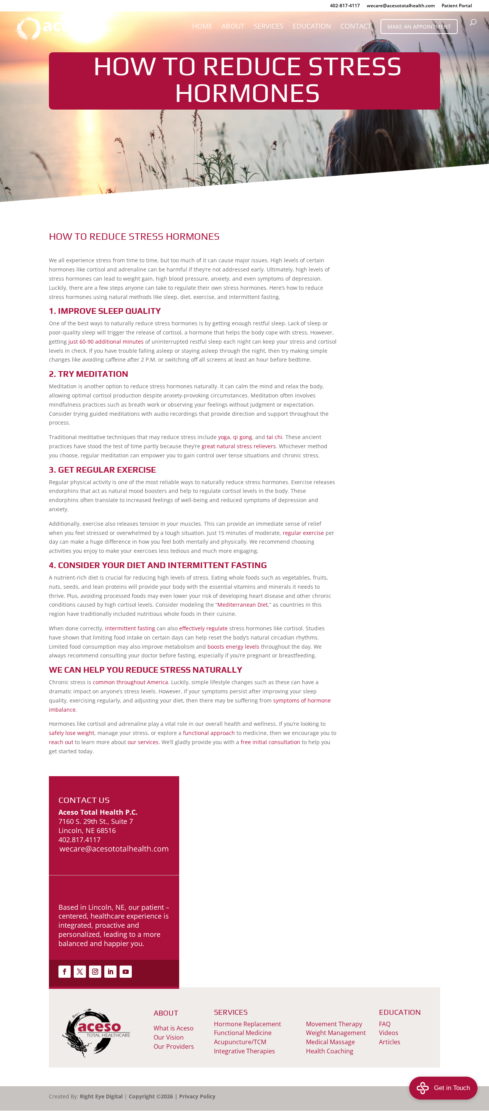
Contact (355, 27)
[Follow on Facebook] (64, 972)
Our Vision (169, 1037)
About (233, 27)
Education (312, 27)
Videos (388, 1033)
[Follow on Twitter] (80, 972)
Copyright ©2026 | (154, 1096)
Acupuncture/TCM (240, 1042)
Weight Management (336, 1033)
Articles (389, 1042)
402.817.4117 (79, 839)
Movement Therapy (334, 1024)
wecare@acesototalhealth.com (401, 6)
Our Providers (174, 1046)
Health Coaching (329, 1051)
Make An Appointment (419, 26)
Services (268, 27)
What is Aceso (174, 1028)
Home (202, 27)
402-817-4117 (345, 6)
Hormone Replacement (247, 1024)
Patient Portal (457, 6)
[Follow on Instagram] (95, 972)
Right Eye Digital (101, 1096)
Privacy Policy (197, 1096)
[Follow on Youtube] (126, 972)
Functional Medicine (243, 1033)
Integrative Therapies (244, 1051)
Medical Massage (330, 1042)
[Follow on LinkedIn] (110, 972)
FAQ (384, 1024)
